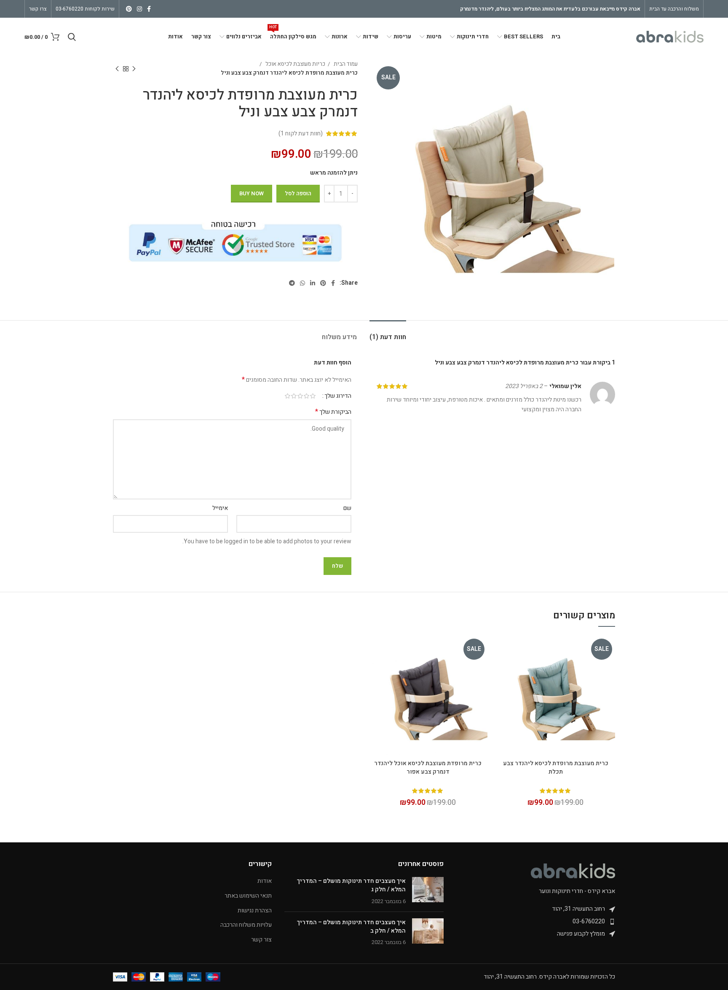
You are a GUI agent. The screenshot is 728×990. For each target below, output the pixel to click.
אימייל (220, 508)
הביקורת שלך (333, 412)
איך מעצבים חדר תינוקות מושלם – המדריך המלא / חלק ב (351, 926)
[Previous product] (134, 69)
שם (347, 508)
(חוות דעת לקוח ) (300, 133)
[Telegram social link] (291, 283)
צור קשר (261, 940)
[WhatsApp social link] (302, 283)
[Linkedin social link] (313, 283)
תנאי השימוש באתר (248, 896)
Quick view (502, 649)
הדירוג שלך (337, 396)
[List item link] (535, 921)
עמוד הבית (345, 64)
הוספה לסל (298, 193)
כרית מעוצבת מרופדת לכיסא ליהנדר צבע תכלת (555, 767)
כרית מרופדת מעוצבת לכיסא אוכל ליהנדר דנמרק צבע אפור (428, 767)
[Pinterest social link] (128, 8)
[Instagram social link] (139, 8)
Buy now (251, 193)
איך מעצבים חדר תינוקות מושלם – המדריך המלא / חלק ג (351, 885)
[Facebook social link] (149, 8)
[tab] (387, 333)
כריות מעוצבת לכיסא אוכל (294, 64)
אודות (264, 881)
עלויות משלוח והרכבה (246, 925)
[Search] (72, 36)
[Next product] (117, 69)
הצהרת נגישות (255, 910)
